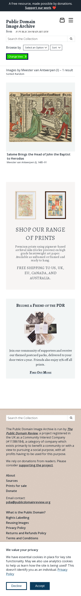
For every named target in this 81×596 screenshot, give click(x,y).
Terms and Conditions (22, 538)
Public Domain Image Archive (20, 24)
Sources (12, 481)
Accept (39, 586)
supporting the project (36, 465)
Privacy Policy (16, 528)
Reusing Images (17, 523)
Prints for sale (16, 486)
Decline (16, 586)
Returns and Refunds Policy (26, 533)
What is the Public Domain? (26, 512)
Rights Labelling (17, 518)
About (10, 475)
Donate (11, 491)
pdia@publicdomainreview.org (28, 502)
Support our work (38, 8)
